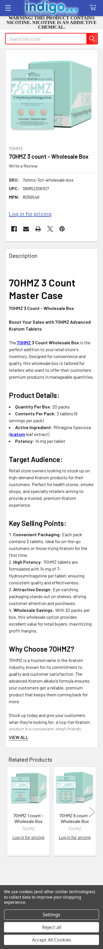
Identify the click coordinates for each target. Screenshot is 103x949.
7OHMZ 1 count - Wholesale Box (28, 818)
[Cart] (94, 7)
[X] (50, 229)
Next (92, 812)
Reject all (51, 927)
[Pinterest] (62, 229)
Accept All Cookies (51, 940)
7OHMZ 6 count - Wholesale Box (74, 818)
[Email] (26, 229)
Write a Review (23, 165)
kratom (17, 434)
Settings (51, 914)
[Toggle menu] (8, 8)
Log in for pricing (30, 213)
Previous (11, 812)
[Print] (38, 229)
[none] (51, 96)
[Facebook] (14, 229)
